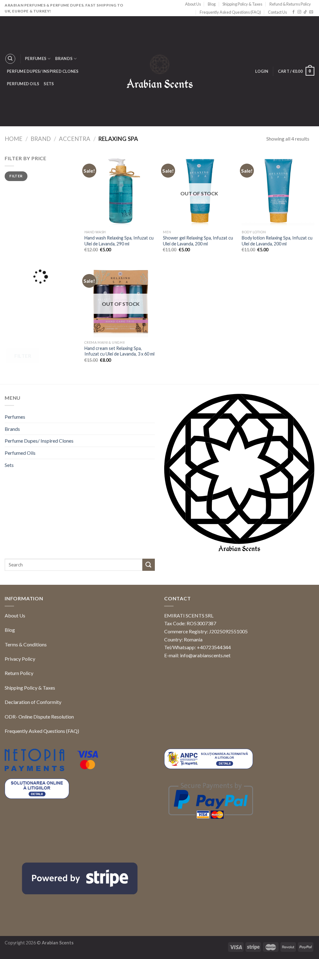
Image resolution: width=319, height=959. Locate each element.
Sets (49, 83)
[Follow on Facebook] (293, 12)
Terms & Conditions (26, 644)
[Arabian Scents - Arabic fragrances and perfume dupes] (159, 71)
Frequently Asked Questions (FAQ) (230, 12)
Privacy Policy (20, 659)
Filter (15, 176)
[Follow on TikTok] (305, 12)
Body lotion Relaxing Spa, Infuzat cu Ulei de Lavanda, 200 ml (277, 240)
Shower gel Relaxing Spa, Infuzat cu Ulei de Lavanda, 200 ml (198, 240)
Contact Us (277, 12)
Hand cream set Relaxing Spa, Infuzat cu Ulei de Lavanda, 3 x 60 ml (119, 351)
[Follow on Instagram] (299, 12)
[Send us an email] (311, 12)
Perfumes (35, 58)
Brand (41, 138)
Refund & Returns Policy (290, 4)
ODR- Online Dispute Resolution (39, 716)
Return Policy (19, 673)
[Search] (10, 59)
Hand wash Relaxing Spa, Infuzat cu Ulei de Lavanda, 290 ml (119, 240)
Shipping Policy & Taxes (242, 4)
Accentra (74, 138)
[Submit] (148, 565)
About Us (193, 4)
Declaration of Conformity (33, 702)
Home (13, 138)
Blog (212, 4)
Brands (64, 58)
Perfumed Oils (23, 83)
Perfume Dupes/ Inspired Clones (43, 71)
